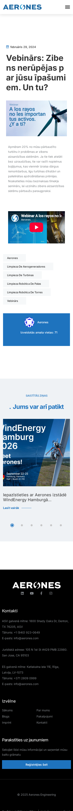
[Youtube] (32, 593)
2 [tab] (22, 525)
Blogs (5, 716)
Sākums (7, 710)
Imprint (6, 722)
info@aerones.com (26, 638)
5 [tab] (51, 525)
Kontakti (41, 722)
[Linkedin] (22, 593)
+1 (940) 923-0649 (27, 632)
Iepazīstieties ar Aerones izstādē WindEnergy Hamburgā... (35, 497)
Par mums (43, 710)
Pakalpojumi (44, 716)
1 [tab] (12, 525)
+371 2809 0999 (25, 678)
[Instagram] (51, 593)
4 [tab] (41, 525)
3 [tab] (32, 525)
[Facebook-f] (41, 593)
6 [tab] (61, 525)
